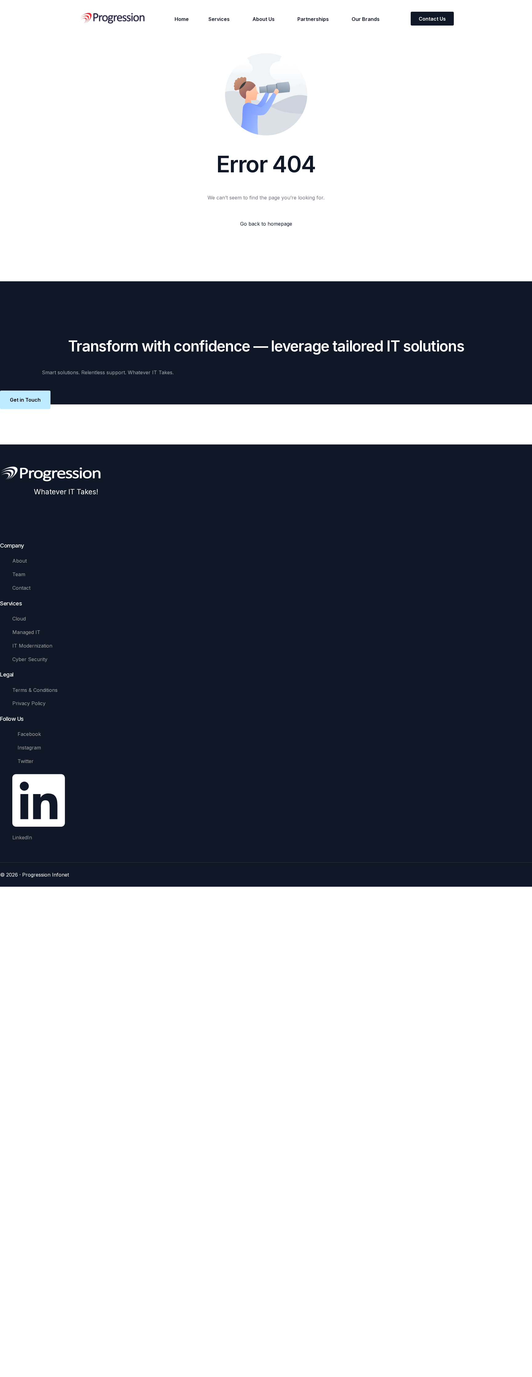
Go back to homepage (266, 224)
